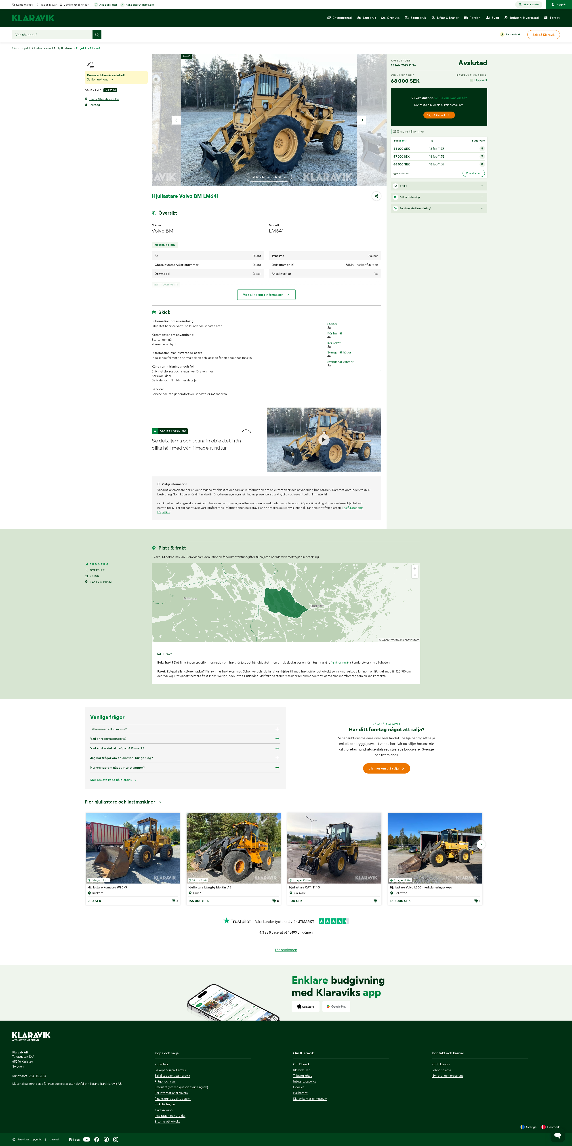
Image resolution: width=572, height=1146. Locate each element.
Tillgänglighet (302, 1075)
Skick (94, 575)
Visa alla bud (473, 173)
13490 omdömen (300, 932)
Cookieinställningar (76, 4)
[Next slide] (361, 120)
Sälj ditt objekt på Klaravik (172, 1075)
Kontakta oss (24, 4)
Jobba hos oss (441, 1070)
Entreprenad (43, 48)
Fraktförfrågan (165, 1104)
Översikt (97, 570)
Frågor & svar (48, 4)
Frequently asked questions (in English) (181, 1087)
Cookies (298, 1087)
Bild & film (99, 564)
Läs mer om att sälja (384, 768)
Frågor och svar (165, 1081)
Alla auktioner (108, 4)
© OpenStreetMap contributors (399, 640)
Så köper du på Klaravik (170, 1070)
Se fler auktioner (98, 79)
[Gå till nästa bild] (481, 844)
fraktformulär (340, 662)
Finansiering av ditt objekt (173, 1098)
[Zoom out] (415, 575)
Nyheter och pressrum (447, 1075)
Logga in (560, 4)
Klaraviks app (163, 1110)
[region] (286, 602)
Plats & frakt (101, 581)
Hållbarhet (300, 1093)
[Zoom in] (415, 568)
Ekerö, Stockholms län (104, 99)
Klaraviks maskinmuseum (310, 1098)
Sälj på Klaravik (436, 115)
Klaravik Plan (301, 1070)
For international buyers (171, 1093)
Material (54, 1139)
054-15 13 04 (37, 1076)
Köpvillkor (161, 1064)
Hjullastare (64, 48)
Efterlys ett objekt (167, 1121)
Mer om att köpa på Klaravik (111, 780)
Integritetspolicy (304, 1081)
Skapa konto (531, 4)
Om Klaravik (301, 1064)
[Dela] (376, 196)
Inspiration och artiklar (170, 1115)
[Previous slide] (176, 120)
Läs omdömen (286, 950)
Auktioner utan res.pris (140, 4)
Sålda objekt (514, 34)
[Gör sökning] (97, 34)
